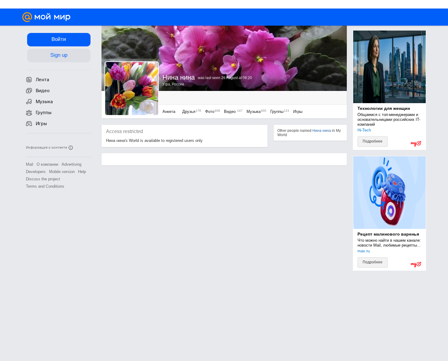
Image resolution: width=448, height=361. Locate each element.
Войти (59, 39)
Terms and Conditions (45, 186)
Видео (232, 111)
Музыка (255, 111)
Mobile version (62, 171)
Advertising (71, 164)
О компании (47, 164)
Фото (211, 111)
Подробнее (372, 141)
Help (82, 171)
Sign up (58, 55)
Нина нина (321, 130)
